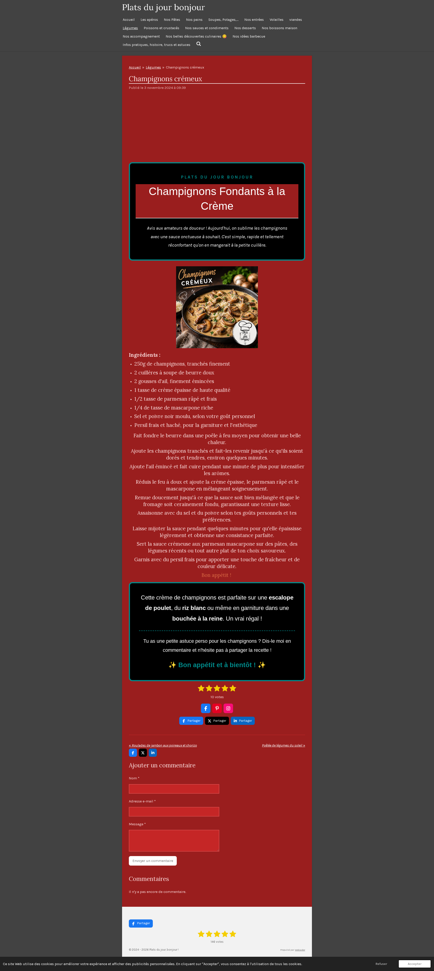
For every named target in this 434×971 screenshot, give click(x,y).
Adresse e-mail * (142, 801)
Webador (300, 949)
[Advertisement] (217, 128)
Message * (137, 824)
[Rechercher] (198, 43)
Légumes (153, 67)
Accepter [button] (415, 964)
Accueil (135, 67)
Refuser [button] (381, 964)
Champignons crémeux (185, 67)
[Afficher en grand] (217, 307)
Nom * (134, 778)
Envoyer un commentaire (152, 861)
